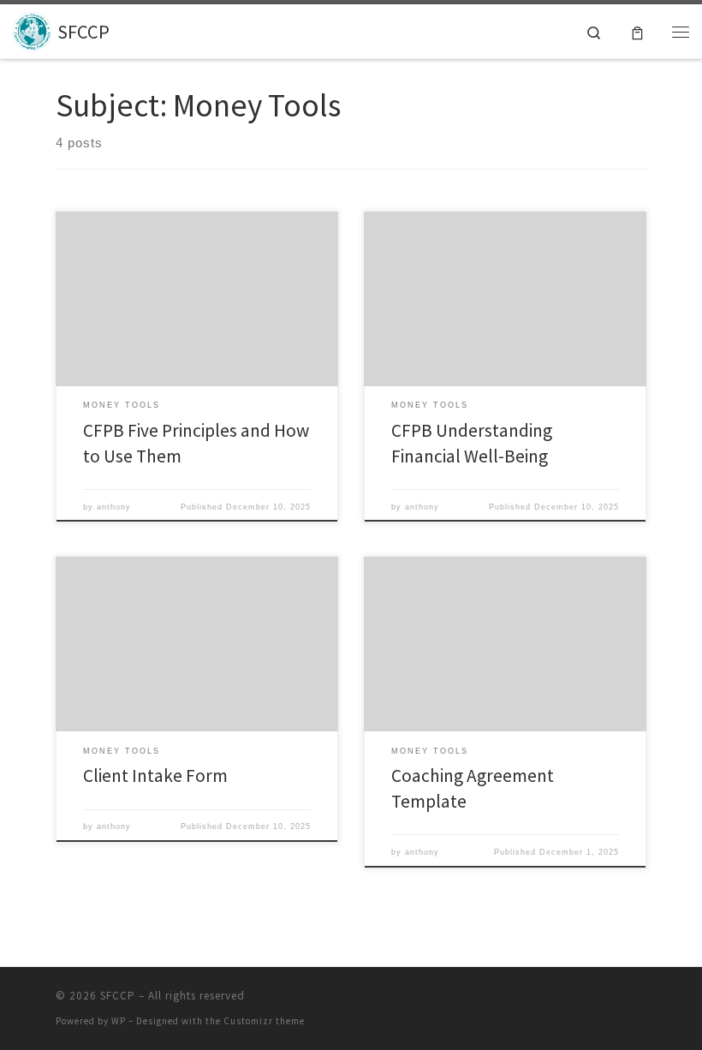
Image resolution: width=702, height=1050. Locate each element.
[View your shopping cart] (637, 31)
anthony (114, 507)
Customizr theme (264, 1021)
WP (118, 1021)
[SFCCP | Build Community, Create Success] (32, 29)
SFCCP (117, 995)
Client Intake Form (155, 775)
